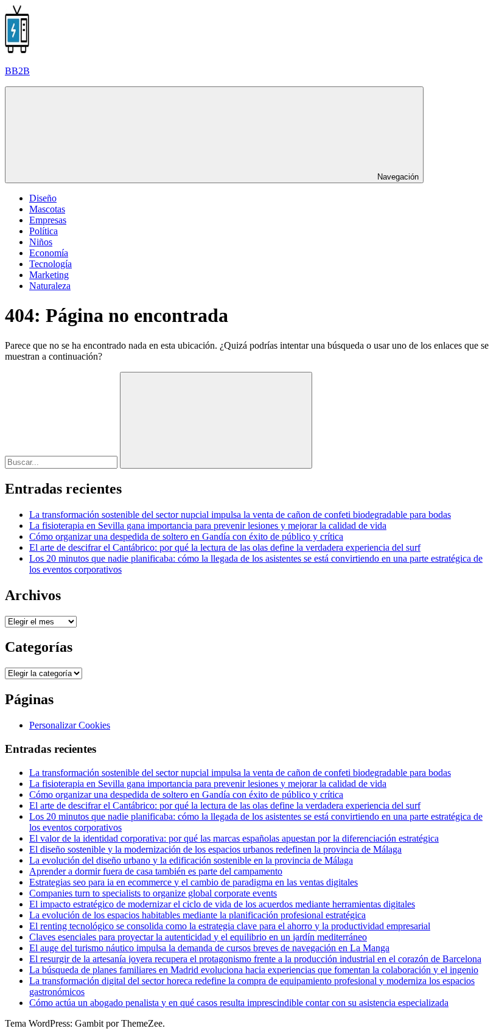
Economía (48, 253)
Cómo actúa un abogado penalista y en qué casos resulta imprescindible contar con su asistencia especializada (238, 1002)
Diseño (43, 198)
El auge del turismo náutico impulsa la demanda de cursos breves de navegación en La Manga (209, 948)
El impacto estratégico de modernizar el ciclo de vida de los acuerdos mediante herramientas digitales (222, 904)
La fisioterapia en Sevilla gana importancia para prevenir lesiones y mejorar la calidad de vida (207, 525)
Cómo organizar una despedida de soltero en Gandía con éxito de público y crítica (186, 536)
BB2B (17, 71)
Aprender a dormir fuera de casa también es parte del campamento (155, 871)
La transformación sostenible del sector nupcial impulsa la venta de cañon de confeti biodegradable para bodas (240, 514)
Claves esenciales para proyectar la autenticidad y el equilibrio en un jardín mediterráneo (198, 937)
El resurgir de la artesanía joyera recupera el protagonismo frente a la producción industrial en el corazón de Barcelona (255, 959)
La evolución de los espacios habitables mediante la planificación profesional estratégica (197, 915)
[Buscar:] (62, 461)
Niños (40, 242)
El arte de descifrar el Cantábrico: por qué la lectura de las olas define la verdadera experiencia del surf (224, 547)
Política (43, 231)
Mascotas (47, 209)
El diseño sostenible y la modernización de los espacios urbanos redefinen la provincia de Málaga (215, 849)
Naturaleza (50, 286)
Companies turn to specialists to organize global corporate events (153, 893)
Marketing (49, 275)
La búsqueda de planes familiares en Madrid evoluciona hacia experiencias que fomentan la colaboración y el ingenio (253, 970)
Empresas (47, 220)
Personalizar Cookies (69, 725)
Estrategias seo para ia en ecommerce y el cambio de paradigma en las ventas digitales (193, 882)
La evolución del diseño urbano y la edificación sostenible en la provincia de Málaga (191, 860)
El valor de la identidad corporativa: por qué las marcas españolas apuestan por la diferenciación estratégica (234, 838)
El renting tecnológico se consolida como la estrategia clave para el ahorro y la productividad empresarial (229, 926)
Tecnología (50, 264)
